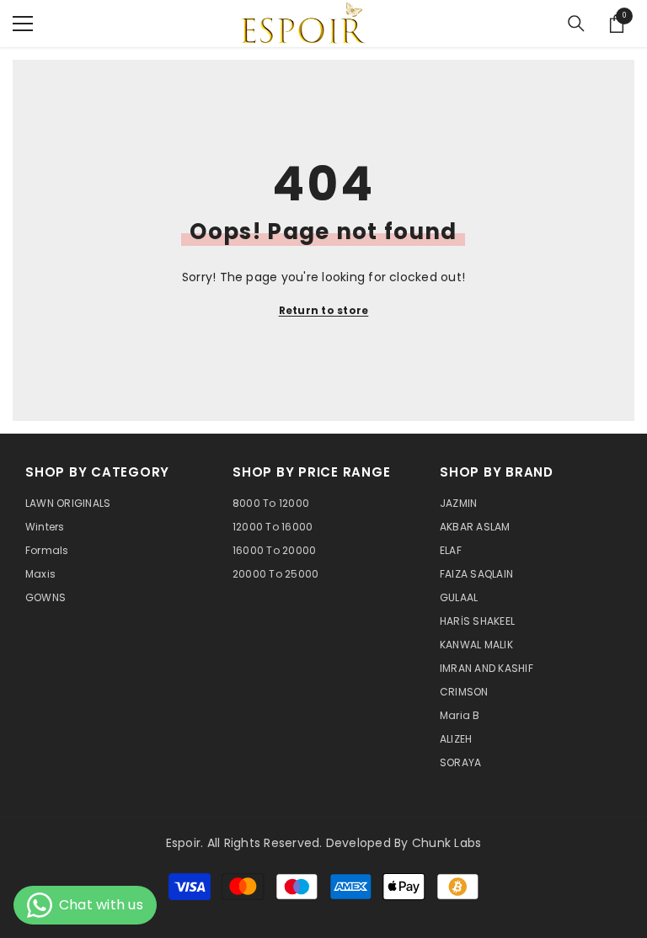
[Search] (576, 23)
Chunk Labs (446, 842)
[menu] (23, 23)
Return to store (324, 310)
